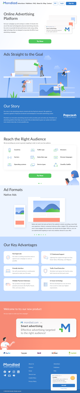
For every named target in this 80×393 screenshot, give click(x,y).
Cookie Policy (32, 378)
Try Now (40, 41)
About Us (39, 3)
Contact (49, 3)
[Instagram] (14, 372)
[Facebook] (5, 372)
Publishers (29, 3)
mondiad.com (51, 26)
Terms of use (32, 374)
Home (30, 371)
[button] (1, 158)
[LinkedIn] (18, 372)
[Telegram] (5, 375)
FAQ (34, 3)
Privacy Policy (32, 381)
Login (62, 3)
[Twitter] (9, 372)
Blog (44, 3)
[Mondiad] (10, 3)
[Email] (9, 375)
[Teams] (14, 375)
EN (55, 3)
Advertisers (21, 3)
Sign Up (71, 3)
